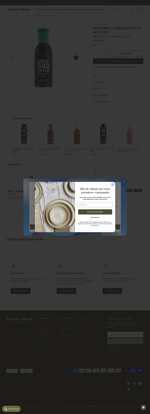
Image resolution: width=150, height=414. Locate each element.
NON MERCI (95, 217)
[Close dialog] (112, 184)
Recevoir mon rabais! (95, 212)
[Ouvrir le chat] (143, 407)
